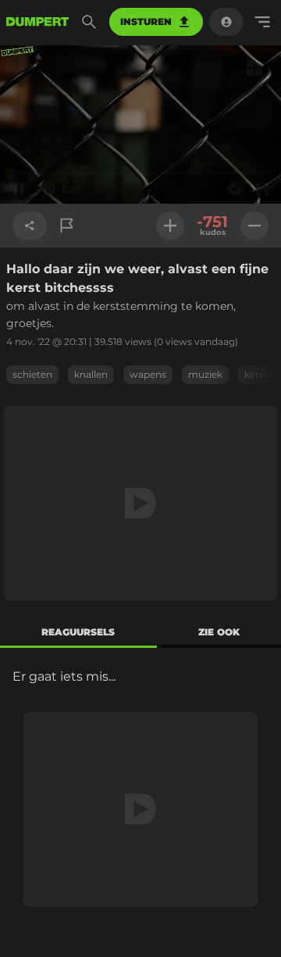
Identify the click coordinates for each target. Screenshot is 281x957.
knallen (91, 374)
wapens (148, 374)
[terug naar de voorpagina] (37, 22)
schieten (32, 374)
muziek (205, 374)
